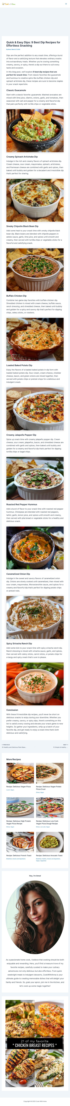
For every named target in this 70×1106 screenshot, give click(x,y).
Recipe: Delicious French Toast (18, 856)
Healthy (44, 858)
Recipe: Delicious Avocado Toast (49, 856)
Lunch (8, 790)
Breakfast (9, 858)
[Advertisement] (35, 20)
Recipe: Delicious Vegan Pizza (18, 787)
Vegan (12, 790)
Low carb (43, 827)
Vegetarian (43, 860)
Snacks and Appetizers (18, 858)
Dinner (38, 792)
